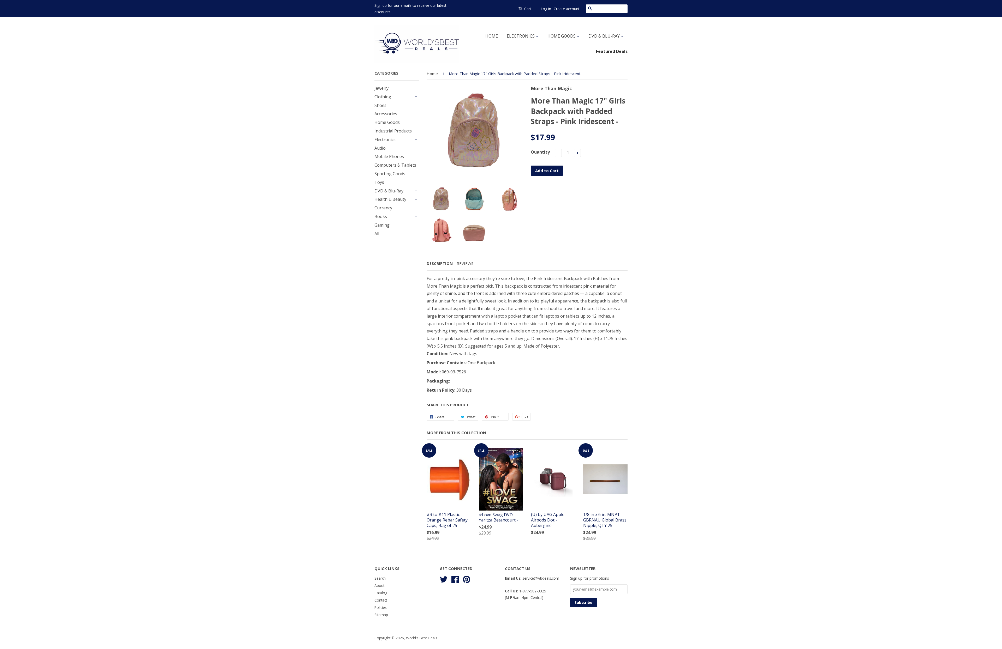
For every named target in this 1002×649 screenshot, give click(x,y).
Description (440, 263)
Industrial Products (393, 131)
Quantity (540, 152)
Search (380, 578)
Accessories (385, 114)
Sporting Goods (389, 174)
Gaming (382, 225)
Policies (380, 607)
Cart (527, 8)
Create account (567, 8)
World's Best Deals (421, 637)
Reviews (465, 263)
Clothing (382, 97)
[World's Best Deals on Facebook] (455, 578)
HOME (491, 36)
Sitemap (381, 614)
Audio (380, 148)
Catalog (380, 592)
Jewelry (381, 88)
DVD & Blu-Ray (388, 191)
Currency (383, 208)
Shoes (380, 105)
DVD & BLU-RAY (604, 36)
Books (380, 216)
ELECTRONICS (521, 36)
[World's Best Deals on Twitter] (444, 578)
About (379, 585)
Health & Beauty (390, 199)
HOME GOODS (562, 36)
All (376, 233)
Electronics (385, 139)
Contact (380, 600)
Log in (546, 8)
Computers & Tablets (395, 165)
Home (432, 73)
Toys (379, 182)
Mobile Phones (389, 156)
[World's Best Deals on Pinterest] (466, 578)
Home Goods (387, 122)
